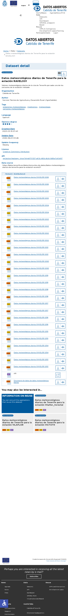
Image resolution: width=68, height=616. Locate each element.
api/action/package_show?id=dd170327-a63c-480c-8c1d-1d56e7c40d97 (33, 158)
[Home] (4, 3)
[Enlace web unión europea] (13, 3)
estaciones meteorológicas (14, 107)
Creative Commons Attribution (16, 152)
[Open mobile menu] (36, 2)
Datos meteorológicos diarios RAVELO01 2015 (31, 331)
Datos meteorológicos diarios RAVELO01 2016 (31, 317)
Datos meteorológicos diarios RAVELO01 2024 (31, 205)
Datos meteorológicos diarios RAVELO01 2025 (31, 191)
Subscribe (34, 576)
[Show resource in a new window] (57, 375)
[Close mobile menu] (36, 4)
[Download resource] (57, 178)
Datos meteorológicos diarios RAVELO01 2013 (31, 359)
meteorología (44, 107)
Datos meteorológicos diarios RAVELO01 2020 (31, 261)
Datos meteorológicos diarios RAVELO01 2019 (31, 275)
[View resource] (62, 178)
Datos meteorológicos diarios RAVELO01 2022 (31, 233)
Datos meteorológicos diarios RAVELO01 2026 (31, 177)
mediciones (32, 107)
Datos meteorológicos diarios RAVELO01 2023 (31, 219)
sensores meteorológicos (14, 109)
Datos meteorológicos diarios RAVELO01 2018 (31, 289)
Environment (7, 72)
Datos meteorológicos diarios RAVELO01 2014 (31, 345)
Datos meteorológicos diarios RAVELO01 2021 (31, 247)
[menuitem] (25, 5)
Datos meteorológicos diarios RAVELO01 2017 (31, 303)
